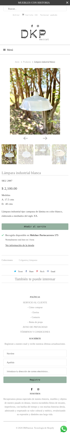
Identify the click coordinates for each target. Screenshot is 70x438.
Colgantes (23, 260)
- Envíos (35, 312)
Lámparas (33, 260)
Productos (27, 62)
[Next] (44, 138)
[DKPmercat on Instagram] (38, 26)
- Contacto (35, 317)
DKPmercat (28, 428)
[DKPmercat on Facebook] (32, 26)
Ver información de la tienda (19, 245)
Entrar (16, 15)
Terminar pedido (48, 15)
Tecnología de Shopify (44, 428)
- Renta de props (35, 322)
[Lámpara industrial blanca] (35, 101)
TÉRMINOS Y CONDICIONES (35, 332)
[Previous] (25, 138)
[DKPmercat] (35, 36)
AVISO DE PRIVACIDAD (35, 327)
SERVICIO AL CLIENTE (35, 302)
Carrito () (31, 15)
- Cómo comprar (35, 307)
